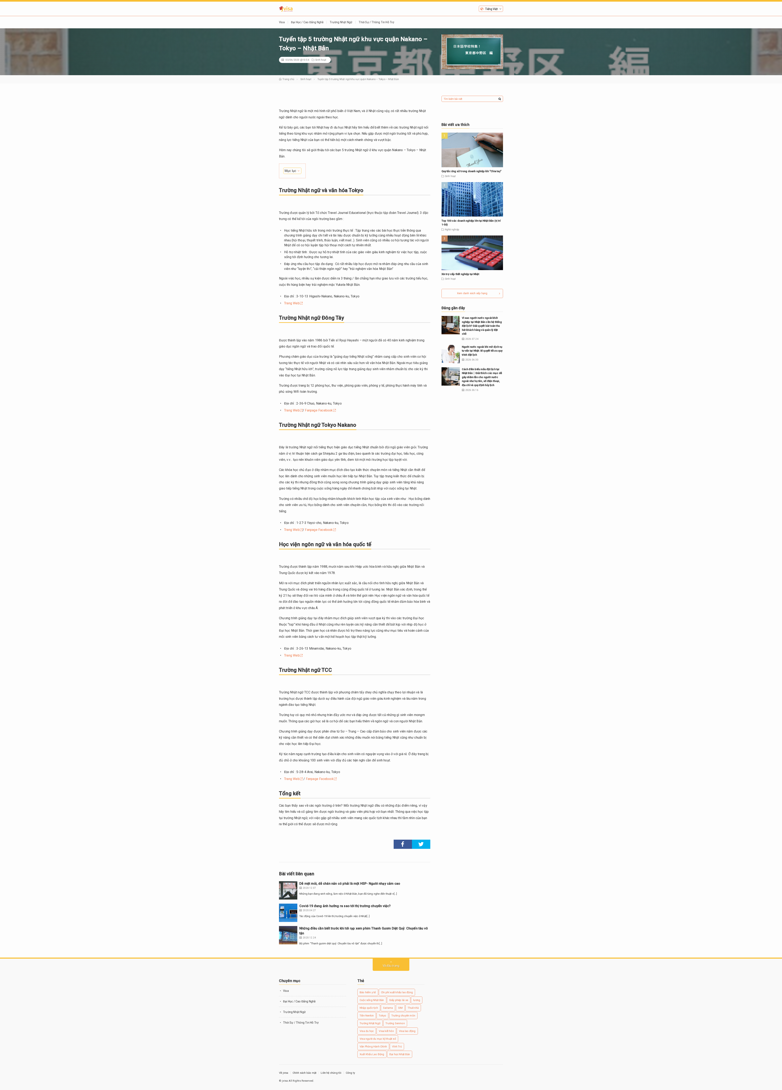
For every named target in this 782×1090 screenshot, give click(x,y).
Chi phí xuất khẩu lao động (397, 992)
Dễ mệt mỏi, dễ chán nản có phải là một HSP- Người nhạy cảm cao (349, 883)
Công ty (350, 1072)
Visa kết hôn (386, 1031)
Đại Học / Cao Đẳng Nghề (307, 22)
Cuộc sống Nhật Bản (372, 1000)
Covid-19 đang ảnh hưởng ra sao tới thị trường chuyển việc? (345, 906)
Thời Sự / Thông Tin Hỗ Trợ (376, 22)
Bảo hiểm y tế (368, 992)
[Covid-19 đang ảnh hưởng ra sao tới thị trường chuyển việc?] (288, 913)
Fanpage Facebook (319, 410)
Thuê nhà (413, 1007)
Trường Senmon (395, 1023)
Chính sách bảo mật (305, 1072)
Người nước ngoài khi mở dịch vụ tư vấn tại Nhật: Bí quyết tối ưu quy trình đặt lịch (482, 350)
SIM (400, 1007)
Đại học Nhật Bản (399, 1054)
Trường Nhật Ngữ (341, 22)
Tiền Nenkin (367, 1015)
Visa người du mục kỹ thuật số (378, 1038)
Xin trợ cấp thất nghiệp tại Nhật (460, 274)
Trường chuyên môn (403, 1015)
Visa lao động (407, 1031)
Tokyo (382, 1015)
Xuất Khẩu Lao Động (372, 1054)
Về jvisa (283, 1072)
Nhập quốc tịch (369, 1007)
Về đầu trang (391, 965)
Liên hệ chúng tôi (331, 1072)
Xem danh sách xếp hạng (472, 293)
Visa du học (367, 1031)
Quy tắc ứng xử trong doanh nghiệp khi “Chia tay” (472, 171)
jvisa (285, 1080)
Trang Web (292, 303)
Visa (282, 22)
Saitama (388, 1007)
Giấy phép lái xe (398, 1000)
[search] (500, 99)
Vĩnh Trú (397, 1046)
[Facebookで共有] (403, 844)
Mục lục (290, 171)
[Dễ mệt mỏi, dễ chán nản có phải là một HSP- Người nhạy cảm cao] (288, 890)
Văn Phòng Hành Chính (373, 1046)
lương (416, 1000)
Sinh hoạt (320, 59)
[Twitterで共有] (421, 844)
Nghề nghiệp (452, 229)
